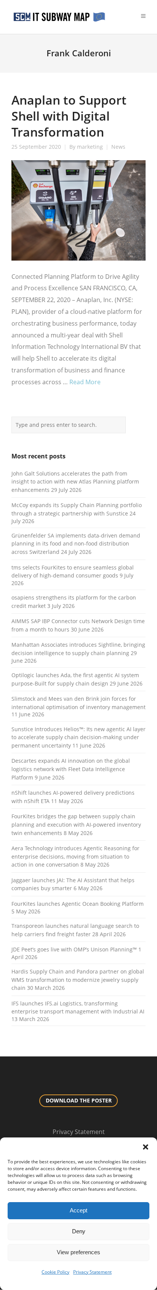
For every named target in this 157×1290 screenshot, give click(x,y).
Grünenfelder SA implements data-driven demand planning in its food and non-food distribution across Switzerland (75, 543)
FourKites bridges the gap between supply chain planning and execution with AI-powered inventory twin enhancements (76, 824)
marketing (90, 146)
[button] (145, 1147)
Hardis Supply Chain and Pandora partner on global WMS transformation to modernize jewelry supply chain (77, 979)
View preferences (78, 1252)
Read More (85, 382)
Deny (78, 1231)
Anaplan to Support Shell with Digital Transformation (69, 115)
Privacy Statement (92, 1272)
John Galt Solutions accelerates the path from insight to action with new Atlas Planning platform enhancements (75, 481)
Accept (78, 1210)
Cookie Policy (55, 1272)
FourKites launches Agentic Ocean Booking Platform (77, 903)
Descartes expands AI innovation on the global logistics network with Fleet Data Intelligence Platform (70, 769)
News (118, 146)
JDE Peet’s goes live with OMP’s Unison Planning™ (74, 949)
